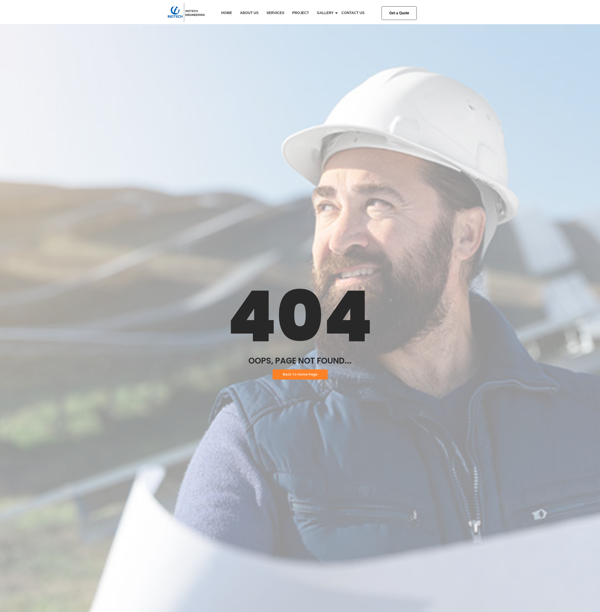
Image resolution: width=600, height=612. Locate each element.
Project (300, 13)
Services (275, 13)
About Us (249, 13)
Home (226, 13)
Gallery (325, 13)
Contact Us (352, 13)
